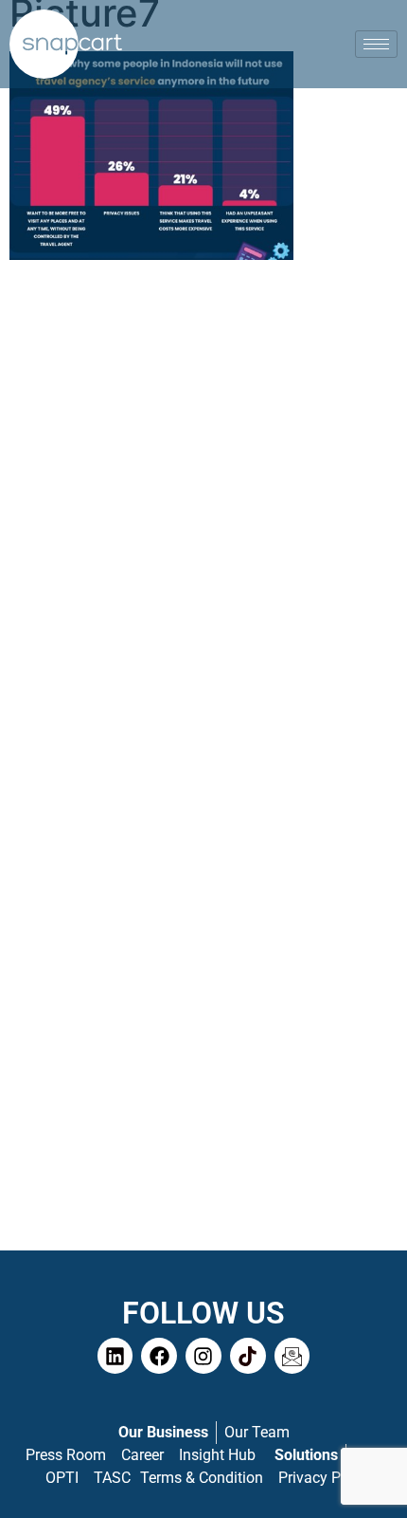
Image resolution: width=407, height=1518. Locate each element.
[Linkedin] (115, 1356)
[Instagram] (203, 1356)
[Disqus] (203, 516)
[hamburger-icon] (376, 44)
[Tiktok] (248, 1356)
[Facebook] (159, 1356)
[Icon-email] (292, 1356)
